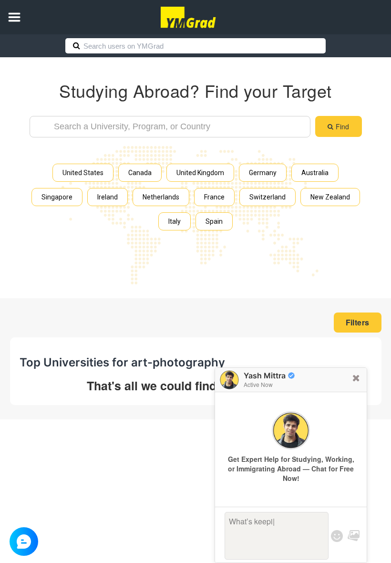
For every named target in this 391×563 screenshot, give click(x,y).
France (214, 197)
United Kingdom (200, 173)
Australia (315, 173)
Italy (174, 221)
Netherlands (161, 197)
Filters (358, 322)
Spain (214, 221)
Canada (140, 173)
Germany (263, 173)
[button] (14, 17)
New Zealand (330, 197)
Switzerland (267, 197)
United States (82, 173)
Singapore (56, 197)
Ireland (107, 197)
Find (342, 126)
